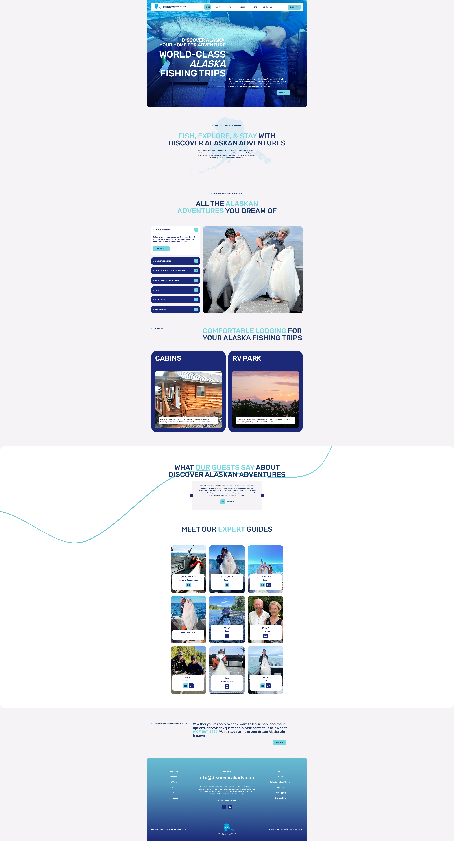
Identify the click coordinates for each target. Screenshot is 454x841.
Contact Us (267, 7)
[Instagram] (188, 585)
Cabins (173, 787)
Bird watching (280, 798)
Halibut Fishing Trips (163, 230)
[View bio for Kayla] (227, 636)
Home (208, 7)
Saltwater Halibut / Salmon (280, 782)
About (218, 7)
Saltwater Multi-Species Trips (167, 280)
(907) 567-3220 (205, 732)
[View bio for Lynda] (265, 636)
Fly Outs (158, 290)
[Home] (170, 7)
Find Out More (161, 248)
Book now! (294, 7)
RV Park (174, 782)
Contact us (173, 798)
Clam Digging (160, 300)
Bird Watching (160, 309)
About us (173, 777)
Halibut (280, 777)
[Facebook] (224, 807)
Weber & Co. (281, 829)
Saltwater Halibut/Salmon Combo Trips (170, 271)
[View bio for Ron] (227, 686)
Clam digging (280, 793)
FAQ (255, 7)
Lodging (243, 7)
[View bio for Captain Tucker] (268, 585)
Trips (229, 7)
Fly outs (280, 787)
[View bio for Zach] (268, 685)
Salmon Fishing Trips (163, 261)
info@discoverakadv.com (227, 777)
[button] (175, 230)
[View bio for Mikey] (191, 685)
